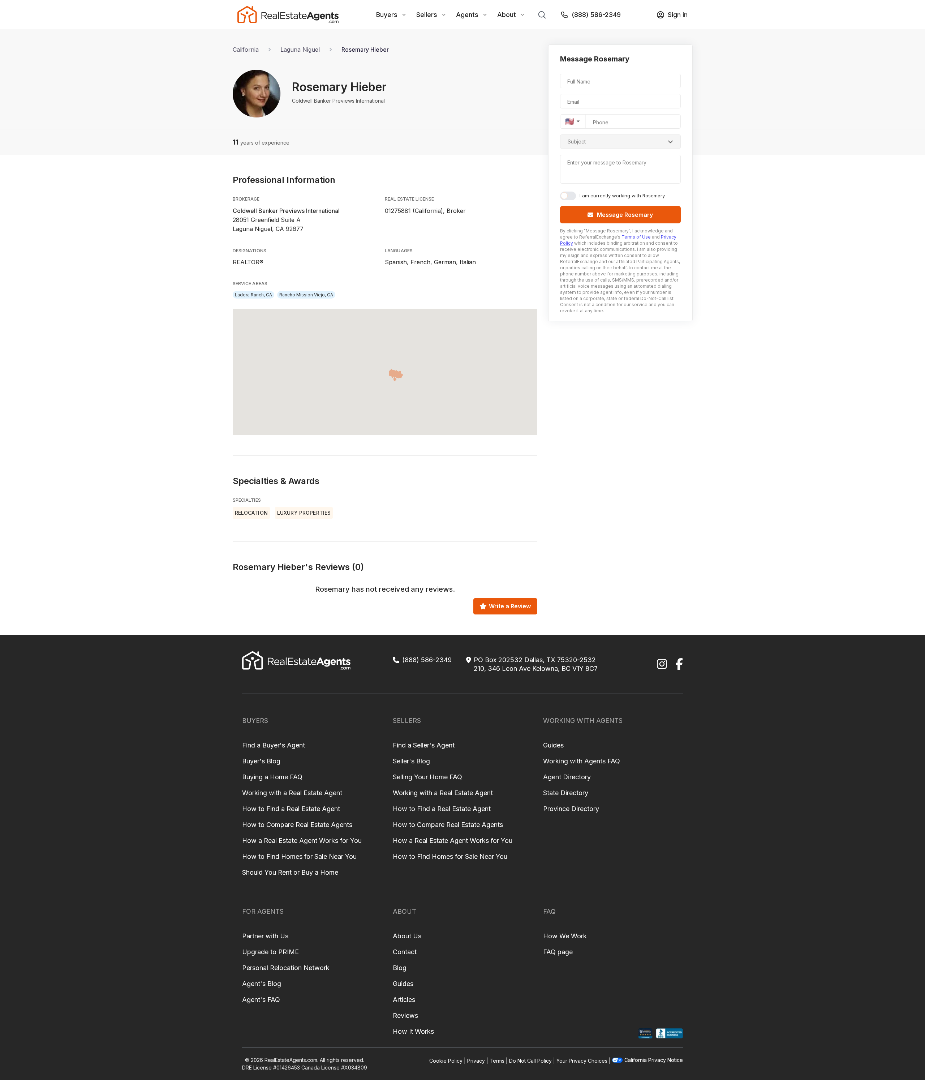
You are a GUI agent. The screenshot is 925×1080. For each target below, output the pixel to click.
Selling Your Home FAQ (427, 777)
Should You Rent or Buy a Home (290, 872)
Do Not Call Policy (530, 1061)
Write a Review (510, 606)
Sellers (426, 14)
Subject (577, 141)
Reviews (405, 1015)
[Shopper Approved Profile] (645, 1033)
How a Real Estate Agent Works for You (302, 840)
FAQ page (558, 952)
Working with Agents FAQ (581, 761)
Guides (553, 745)
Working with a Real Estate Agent (292, 793)
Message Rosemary (625, 214)
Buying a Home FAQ (272, 777)
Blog (399, 968)
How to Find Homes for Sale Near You (299, 856)
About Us (407, 936)
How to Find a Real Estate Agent (291, 809)
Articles (404, 999)
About (506, 14)
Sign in (678, 14)
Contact (405, 952)
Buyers (386, 14)
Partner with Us (265, 936)
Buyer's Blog (261, 761)
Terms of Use (636, 237)
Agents (467, 14)
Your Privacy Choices (581, 1061)
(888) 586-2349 (596, 14)
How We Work (565, 936)
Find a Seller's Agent (424, 745)
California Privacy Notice (653, 1060)
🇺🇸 (569, 121)
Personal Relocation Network (286, 968)
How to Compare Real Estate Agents (297, 824)
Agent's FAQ (261, 999)
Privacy (476, 1061)
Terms (497, 1061)
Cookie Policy (445, 1061)
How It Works (413, 1031)
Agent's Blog (261, 983)
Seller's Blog (411, 761)
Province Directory (571, 809)
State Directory (565, 793)
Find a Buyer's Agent (273, 745)
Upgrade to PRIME (270, 952)
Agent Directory (567, 777)
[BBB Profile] (669, 1033)
